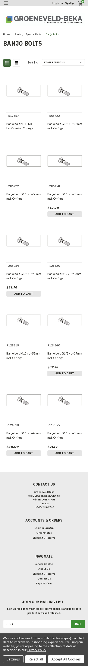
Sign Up (69, 3)
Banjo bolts (52, 34)
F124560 (53, 345)
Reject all (36, 659)
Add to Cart (64, 214)
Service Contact (44, 563)
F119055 (53, 425)
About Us (44, 568)
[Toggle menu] (6, 6)
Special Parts (33, 34)
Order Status (44, 532)
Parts (18, 34)
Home (6, 34)
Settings (13, 659)
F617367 (12, 115)
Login (55, 3)
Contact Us (44, 578)
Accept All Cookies (66, 659)
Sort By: (33, 62)
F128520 (53, 265)
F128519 (12, 345)
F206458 (53, 186)
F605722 (53, 115)
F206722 (12, 186)
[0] (77, 3)
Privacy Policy (36, 650)
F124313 (12, 425)
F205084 (12, 265)
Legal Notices (44, 583)
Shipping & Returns (44, 537)
